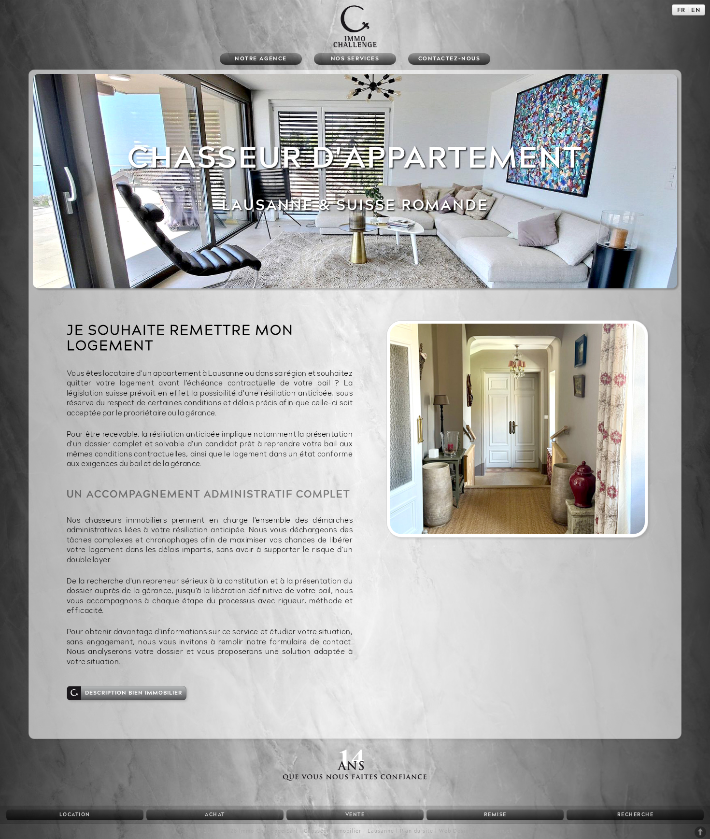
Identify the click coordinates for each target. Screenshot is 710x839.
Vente (355, 814)
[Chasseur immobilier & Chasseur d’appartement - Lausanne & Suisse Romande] (355, 777)
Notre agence (260, 58)
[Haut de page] (700, 836)
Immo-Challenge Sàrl (268, 831)
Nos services (355, 58)
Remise (495, 814)
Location (74, 814)
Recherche (635, 814)
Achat (215, 814)
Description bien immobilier (133, 693)
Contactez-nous (449, 58)
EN (695, 10)
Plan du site (416, 831)
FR (681, 10)
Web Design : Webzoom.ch (476, 831)
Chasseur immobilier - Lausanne (349, 831)
